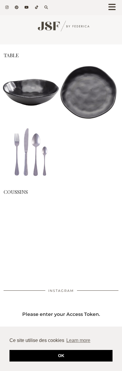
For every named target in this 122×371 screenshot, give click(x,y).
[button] (114, 7)
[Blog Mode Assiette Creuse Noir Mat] (31, 118)
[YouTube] (27, 7)
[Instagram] (7, 7)
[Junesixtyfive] (61, 28)
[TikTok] (36, 7)
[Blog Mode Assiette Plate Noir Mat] (88, 118)
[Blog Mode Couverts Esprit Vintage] (31, 177)
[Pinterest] (17, 7)
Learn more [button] (78, 340)
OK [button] (61, 355)
